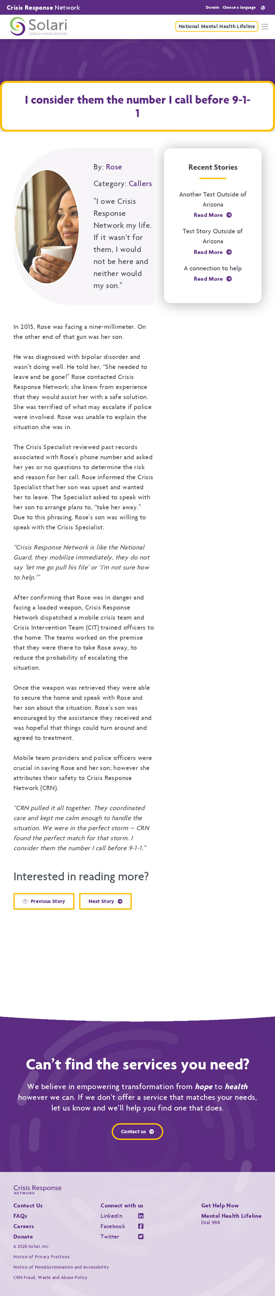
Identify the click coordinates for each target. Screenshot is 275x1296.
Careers (23, 1226)
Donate (212, 7)
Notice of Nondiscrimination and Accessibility (61, 1267)
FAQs (20, 1215)
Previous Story (48, 901)
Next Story (101, 901)
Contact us (133, 1131)
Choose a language (239, 7)
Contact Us (28, 1205)
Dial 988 (210, 1222)
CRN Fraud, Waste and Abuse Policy (50, 1277)
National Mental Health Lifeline (217, 26)
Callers (140, 183)
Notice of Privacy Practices (41, 1257)
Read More (208, 215)
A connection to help (213, 268)
